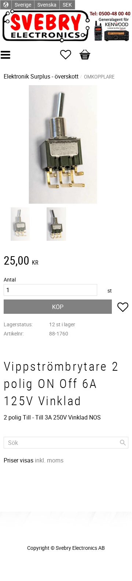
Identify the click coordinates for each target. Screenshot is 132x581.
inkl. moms (49, 460)
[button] (69, 54)
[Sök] (122, 442)
